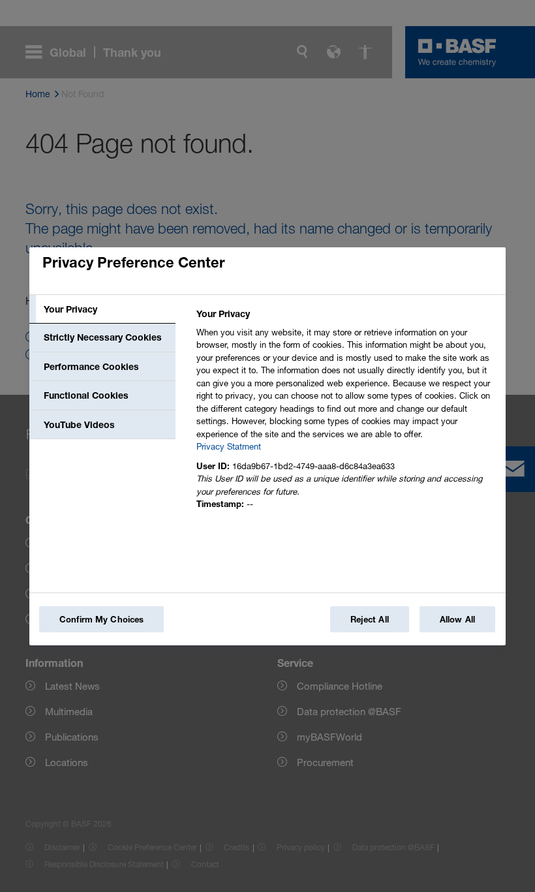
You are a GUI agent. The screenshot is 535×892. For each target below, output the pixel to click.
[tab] (102, 309)
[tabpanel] (345, 412)
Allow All (457, 619)
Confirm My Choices (101, 619)
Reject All (369, 619)
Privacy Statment (228, 446)
